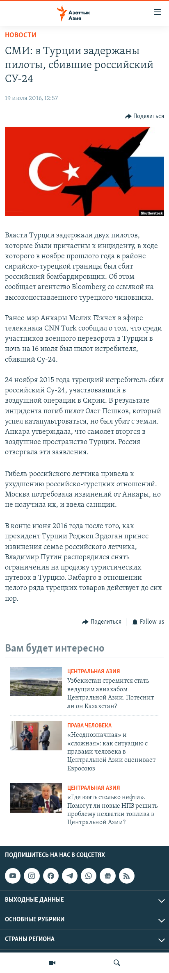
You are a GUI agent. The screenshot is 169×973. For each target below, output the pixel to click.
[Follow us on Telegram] (70, 876)
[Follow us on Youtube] (13, 876)
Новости (21, 35)
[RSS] (127, 876)
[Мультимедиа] (52, 962)
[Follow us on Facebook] (51, 876)
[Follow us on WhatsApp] (88, 876)
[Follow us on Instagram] (31, 876)
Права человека (89, 726)
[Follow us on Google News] (107, 876)
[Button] (144, 116)
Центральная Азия (93, 672)
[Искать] (117, 962)
